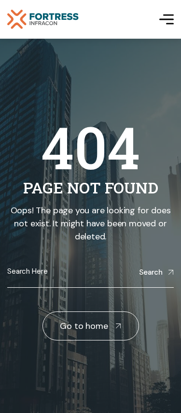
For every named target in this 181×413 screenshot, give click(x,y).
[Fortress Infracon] (43, 19)
